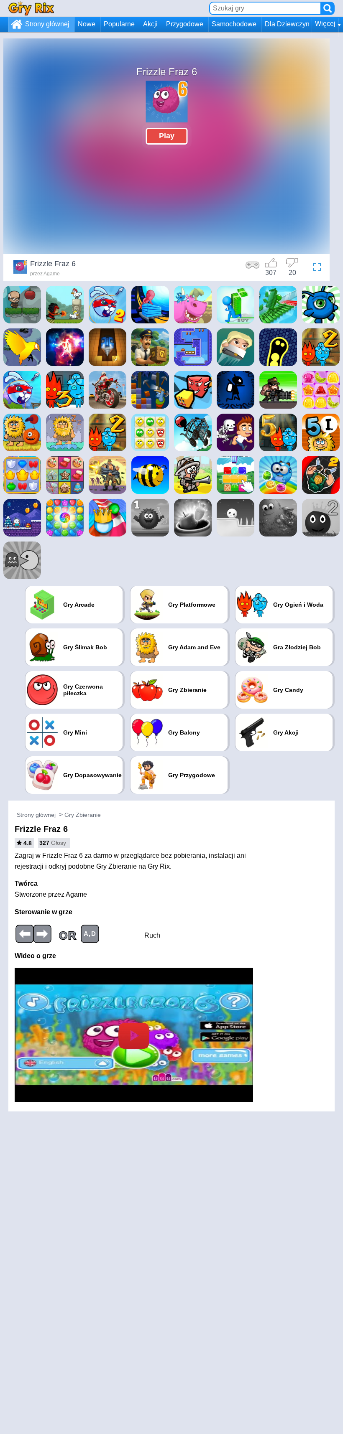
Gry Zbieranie (82, 814)
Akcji (150, 24)
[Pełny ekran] (315, 268)
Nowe (86, 24)
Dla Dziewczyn (287, 24)
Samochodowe (234, 24)
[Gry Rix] (31, 8)
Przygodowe (184, 24)
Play (166, 136)
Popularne (119, 24)
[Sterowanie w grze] (253, 268)
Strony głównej (47, 24)
